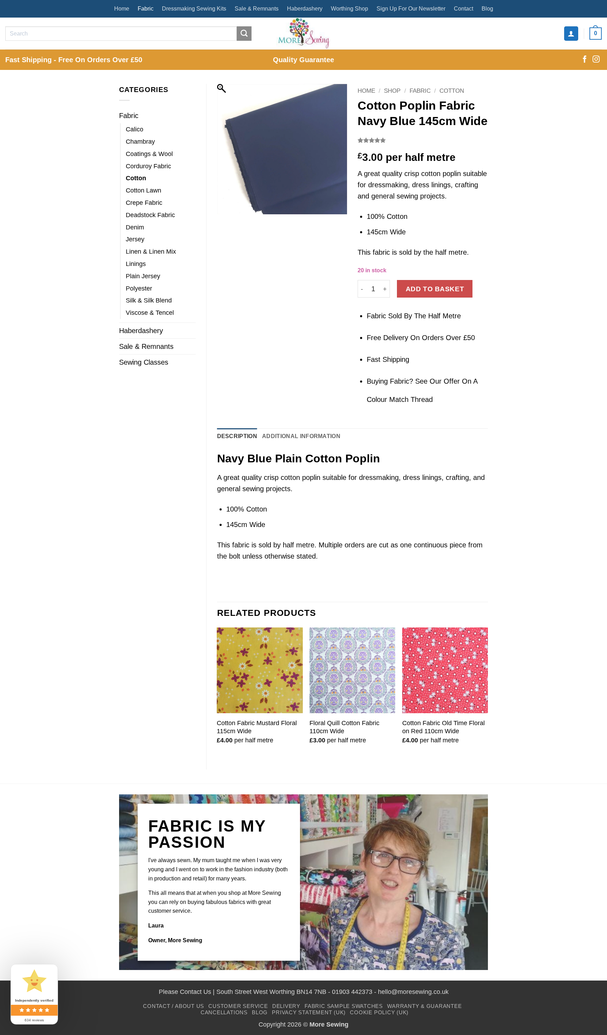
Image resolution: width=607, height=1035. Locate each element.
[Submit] (244, 33)
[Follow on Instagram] (596, 60)
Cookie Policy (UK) (379, 1012)
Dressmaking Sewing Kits (194, 9)
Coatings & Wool (149, 153)
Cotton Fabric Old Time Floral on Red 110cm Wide (443, 727)
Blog (487, 9)
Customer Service (238, 1006)
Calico (134, 129)
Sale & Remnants (257, 9)
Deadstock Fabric (150, 215)
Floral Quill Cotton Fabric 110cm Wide (344, 727)
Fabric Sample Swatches (344, 1006)
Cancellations (224, 1012)
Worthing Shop (349, 9)
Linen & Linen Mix (151, 251)
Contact (463, 9)
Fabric (146, 9)
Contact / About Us (173, 1006)
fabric (240, 545)
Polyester (139, 288)
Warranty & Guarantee (424, 1006)
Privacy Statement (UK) (309, 1012)
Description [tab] (237, 436)
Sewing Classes (143, 362)
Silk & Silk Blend (149, 300)
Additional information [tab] (301, 436)
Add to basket (435, 289)
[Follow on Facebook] (584, 60)
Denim (135, 227)
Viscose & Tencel (150, 312)
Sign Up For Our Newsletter (411, 9)
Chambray (140, 141)
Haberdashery (304, 9)
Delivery (286, 1006)
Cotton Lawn (143, 190)
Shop (392, 90)
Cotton (136, 178)
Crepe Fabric (144, 202)
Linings (136, 263)
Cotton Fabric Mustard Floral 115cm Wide (257, 727)
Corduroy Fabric (148, 166)
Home (121, 9)
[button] (571, 33)
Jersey (135, 239)
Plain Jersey (143, 276)
